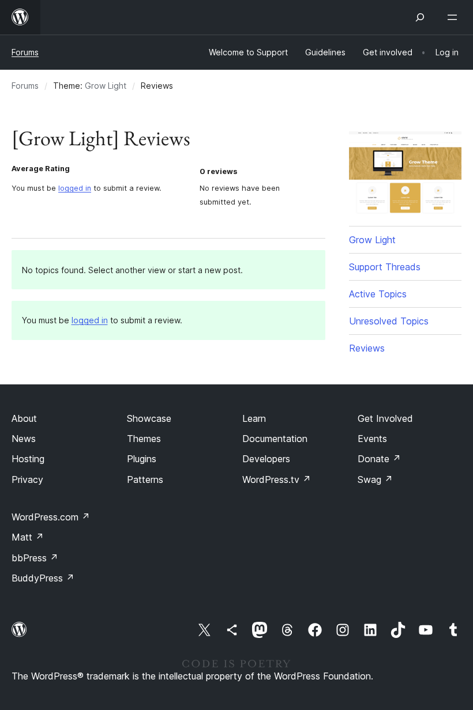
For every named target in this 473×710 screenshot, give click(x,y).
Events (372, 438)
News (24, 438)
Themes (144, 438)
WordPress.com (51, 517)
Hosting (28, 458)
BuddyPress (43, 578)
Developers (266, 458)
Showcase (149, 418)
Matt (28, 537)
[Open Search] (420, 17)
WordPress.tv (276, 479)
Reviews (367, 348)
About (24, 418)
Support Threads (385, 267)
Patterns (145, 479)
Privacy (27, 479)
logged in (74, 188)
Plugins (141, 458)
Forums (25, 52)
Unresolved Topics (389, 321)
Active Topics (378, 294)
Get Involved (385, 418)
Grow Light (105, 85)
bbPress (35, 558)
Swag (375, 479)
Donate (379, 458)
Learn (254, 418)
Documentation (274, 438)
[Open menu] (454, 17)
